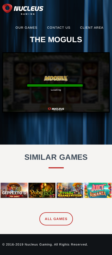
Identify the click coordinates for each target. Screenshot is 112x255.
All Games (56, 219)
